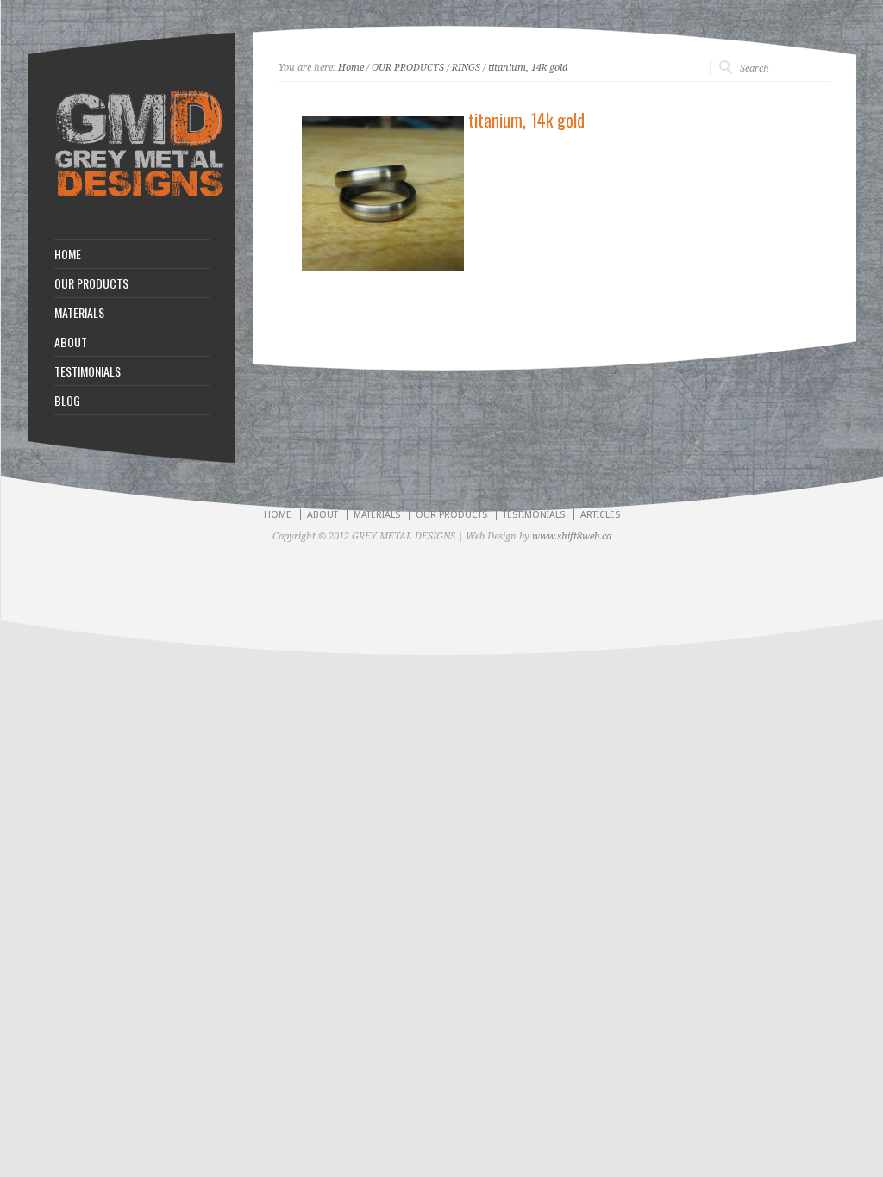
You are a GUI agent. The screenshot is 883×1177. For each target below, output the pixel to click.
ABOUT (70, 342)
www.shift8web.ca (571, 536)
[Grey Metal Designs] (139, 196)
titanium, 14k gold (527, 67)
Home (351, 67)
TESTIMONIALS (87, 371)
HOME (67, 254)
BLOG (67, 401)
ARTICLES (600, 514)
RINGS (466, 67)
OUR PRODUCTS (91, 283)
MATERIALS (79, 313)
